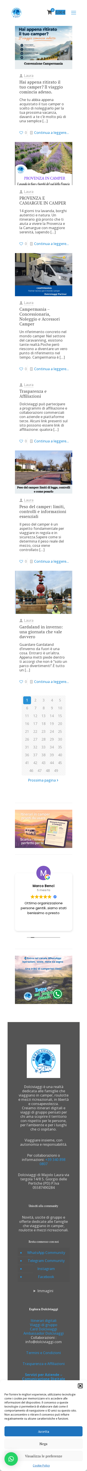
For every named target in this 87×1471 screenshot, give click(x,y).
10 (60, 708)
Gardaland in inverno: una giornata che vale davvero (41, 631)
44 (52, 762)
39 (52, 754)
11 (27, 715)
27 (35, 739)
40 (60, 754)
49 (56, 770)
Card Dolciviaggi (43, 1329)
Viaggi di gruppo (43, 1324)
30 (60, 739)
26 (27, 739)
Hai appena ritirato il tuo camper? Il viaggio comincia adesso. (41, 87)
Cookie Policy (41, 1465)
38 (43, 754)
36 (27, 754)
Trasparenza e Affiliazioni (33, 393)
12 (35, 715)
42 (35, 762)
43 (43, 762)
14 (52, 715)
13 (43, 715)
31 (27, 747)
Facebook (46, 1276)
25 (60, 731)
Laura (28, 75)
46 (31, 770)
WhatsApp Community (46, 1252)
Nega (43, 1443)
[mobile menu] (73, 12)
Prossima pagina (42, 780)
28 (43, 739)
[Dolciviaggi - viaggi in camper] (16, 12)
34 (52, 747)
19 (52, 723)
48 (48, 770)
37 (35, 754)
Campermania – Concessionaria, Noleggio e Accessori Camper (39, 316)
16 (27, 723)
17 (35, 723)
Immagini (45, 1291)
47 (39, 770)
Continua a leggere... (51, 132)
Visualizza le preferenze (43, 1456)
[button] (80, 1386)
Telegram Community (46, 1260)
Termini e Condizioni (43, 1352)
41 (27, 762)
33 (43, 747)
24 (52, 731)
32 (35, 747)
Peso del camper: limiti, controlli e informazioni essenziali (42, 511)
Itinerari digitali (43, 1320)
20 (60, 723)
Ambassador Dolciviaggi (43, 1333)
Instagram (46, 1268)
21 (27, 731)
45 (60, 762)
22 (35, 731)
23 (43, 731)
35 (60, 747)
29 (52, 739)
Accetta (43, 1431)
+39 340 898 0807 (52, 1161)
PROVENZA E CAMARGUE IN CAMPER (42, 200)
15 (60, 715)
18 (43, 723)
